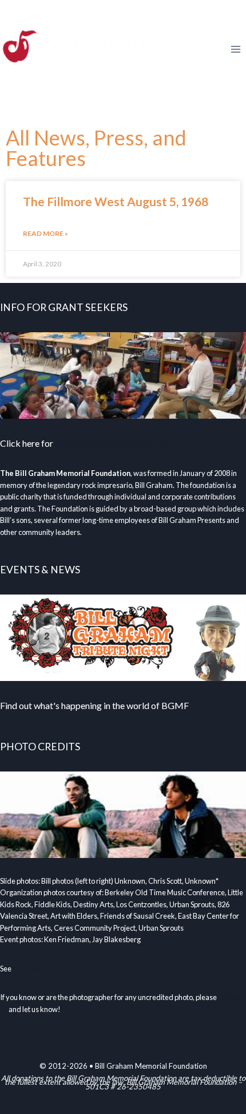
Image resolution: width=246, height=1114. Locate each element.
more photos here (41, 968)
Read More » (45, 233)
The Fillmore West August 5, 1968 (115, 201)
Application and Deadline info (112, 443)
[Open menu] (235, 49)
